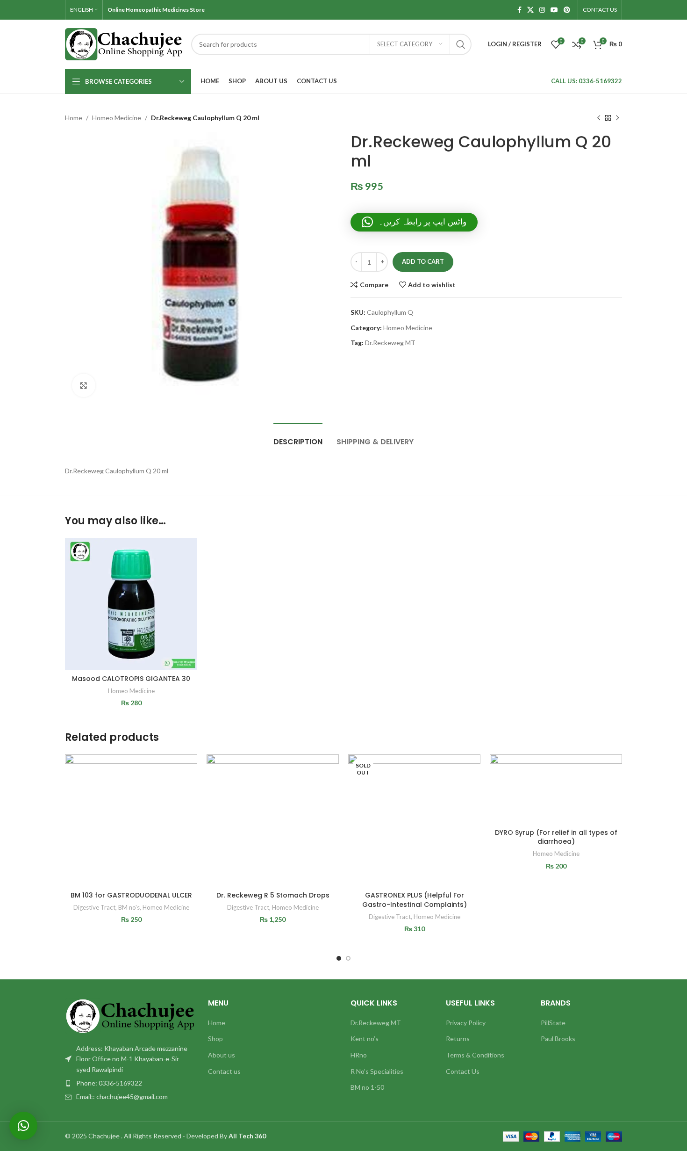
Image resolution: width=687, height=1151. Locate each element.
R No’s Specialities (377, 1071)
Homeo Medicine (116, 118)
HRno (359, 1055)
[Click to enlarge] (83, 385)
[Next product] (617, 118)
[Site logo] (123, 43)
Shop (215, 1038)
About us (221, 1055)
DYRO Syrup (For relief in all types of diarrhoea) (556, 837)
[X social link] (530, 10)
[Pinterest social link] (567, 10)
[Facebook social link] (519, 10)
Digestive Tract (94, 907)
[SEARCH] (461, 44)
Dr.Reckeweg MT (390, 343)
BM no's (129, 907)
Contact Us (462, 1071)
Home (73, 118)
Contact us (224, 1071)
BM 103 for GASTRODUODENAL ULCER (131, 895)
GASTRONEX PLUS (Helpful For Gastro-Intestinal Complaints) (414, 899)
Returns (458, 1038)
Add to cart (423, 261)
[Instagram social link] (542, 10)
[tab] (297, 437)
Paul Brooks (558, 1038)
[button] (414, 222)
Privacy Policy (466, 1023)
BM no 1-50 (367, 1087)
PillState (553, 1023)
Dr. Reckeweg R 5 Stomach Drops (272, 895)
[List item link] (129, 1083)
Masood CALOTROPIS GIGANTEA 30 (131, 678)
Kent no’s (365, 1038)
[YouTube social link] (554, 10)
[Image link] (129, 1015)
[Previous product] (598, 118)
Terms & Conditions (475, 1055)
